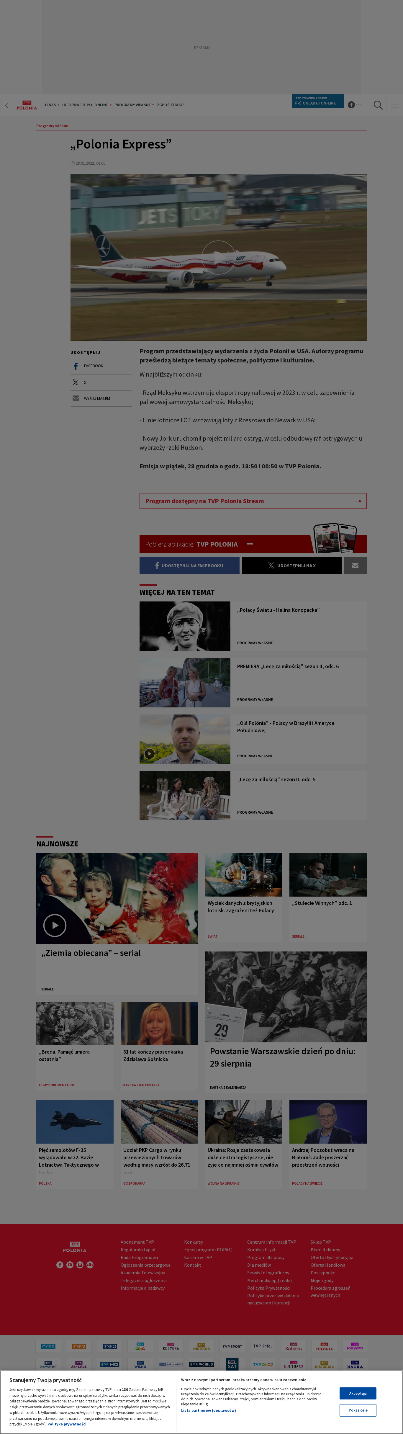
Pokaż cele (358, 1410)
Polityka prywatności (66, 1424)
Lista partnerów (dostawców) (208, 1410)
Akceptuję (358, 1393)
